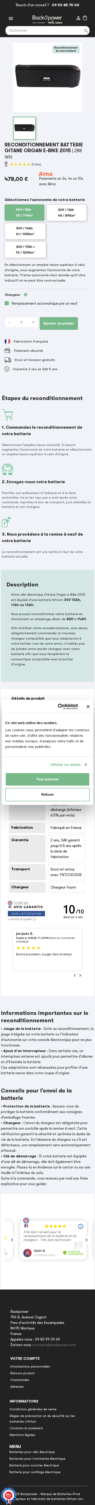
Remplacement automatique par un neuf (44, 303)
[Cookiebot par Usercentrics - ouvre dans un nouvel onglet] (59, 707)
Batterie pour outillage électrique (34, 1472)
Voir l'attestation (26, 913)
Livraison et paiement (26, 1428)
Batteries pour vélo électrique (32, 1452)
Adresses (17, 1386)
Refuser (47, 794)
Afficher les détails (65, 765)
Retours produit (22, 1373)
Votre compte (25, 1358)
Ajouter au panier (58, 323)
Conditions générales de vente (33, 1409)
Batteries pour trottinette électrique (37, 1458)
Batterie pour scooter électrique (34, 1465)
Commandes (19, 1380)
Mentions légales (22, 1435)
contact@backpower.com (55, 1345)
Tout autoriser (47, 779)
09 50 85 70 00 (64, 5)
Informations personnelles (30, 1366)
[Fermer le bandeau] (88, 706)
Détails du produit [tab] (28, 698)
